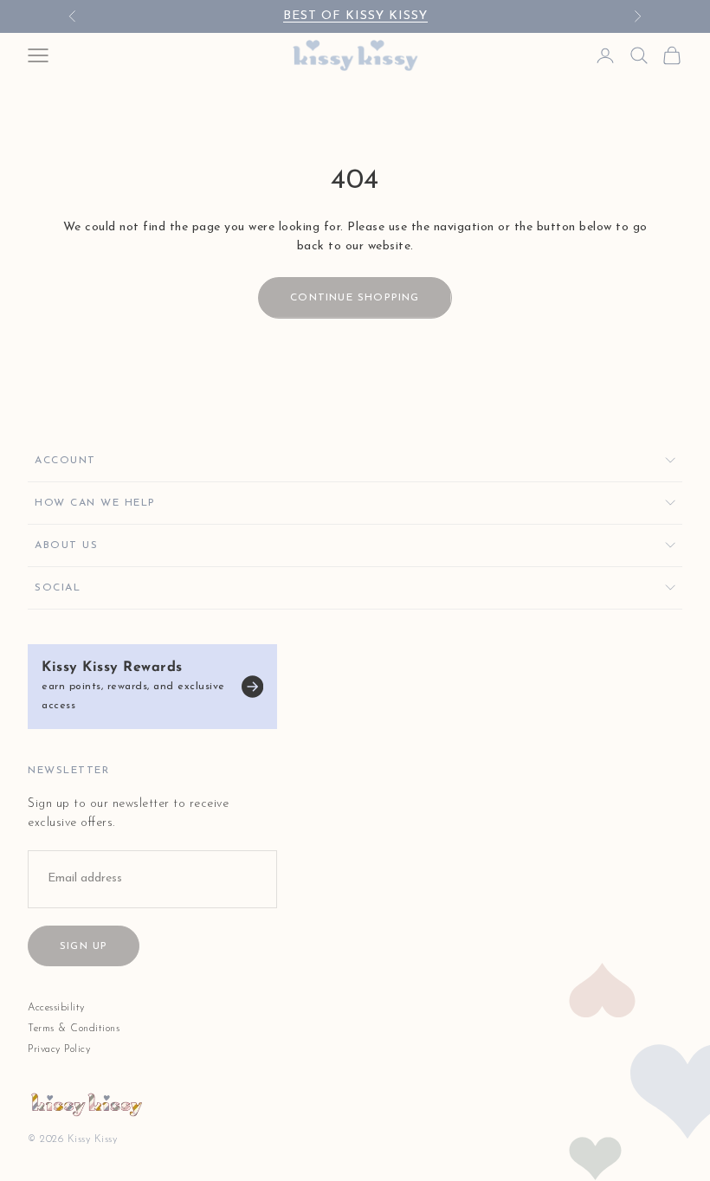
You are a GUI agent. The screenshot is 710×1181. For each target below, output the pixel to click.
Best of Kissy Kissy (355, 16)
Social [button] (58, 588)
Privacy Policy (59, 1049)
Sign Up (83, 946)
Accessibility (56, 1008)
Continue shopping (354, 298)
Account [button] (65, 460)
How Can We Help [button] (95, 503)
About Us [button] (66, 545)
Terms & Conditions (73, 1028)
